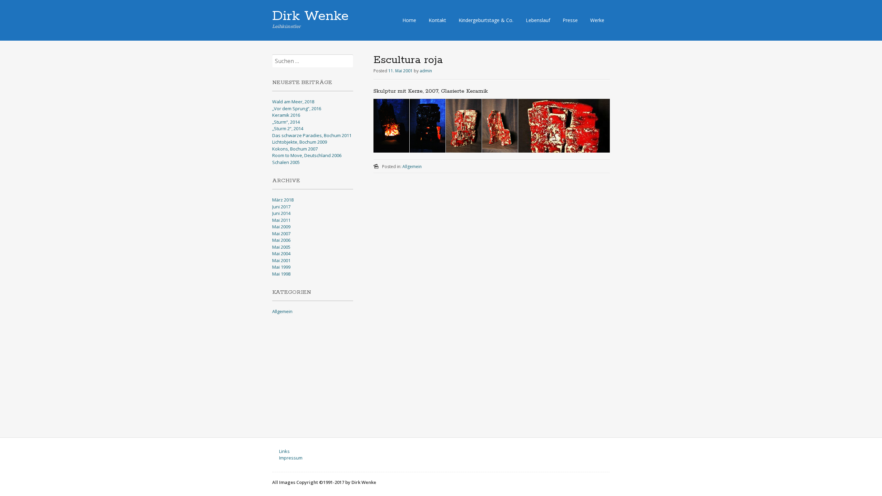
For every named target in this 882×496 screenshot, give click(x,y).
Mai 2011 (281, 220)
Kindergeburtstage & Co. (486, 20)
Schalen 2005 (286, 162)
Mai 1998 (281, 274)
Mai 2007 (281, 233)
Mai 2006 (281, 240)
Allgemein (412, 166)
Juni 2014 (281, 213)
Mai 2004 (281, 253)
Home (409, 20)
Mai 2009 (281, 227)
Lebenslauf (538, 20)
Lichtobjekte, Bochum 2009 (299, 142)
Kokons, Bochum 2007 (295, 149)
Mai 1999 (281, 267)
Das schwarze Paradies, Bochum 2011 (311, 135)
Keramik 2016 (286, 115)
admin (426, 71)
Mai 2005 (281, 247)
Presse (570, 20)
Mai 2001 (281, 260)
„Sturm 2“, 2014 (287, 128)
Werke (597, 20)
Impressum (290, 458)
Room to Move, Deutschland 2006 (306, 155)
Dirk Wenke (310, 16)
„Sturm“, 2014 (286, 122)
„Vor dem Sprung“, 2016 (296, 108)
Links (284, 451)
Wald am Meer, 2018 (293, 102)
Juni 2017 (281, 207)
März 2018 (283, 200)
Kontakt (437, 20)
